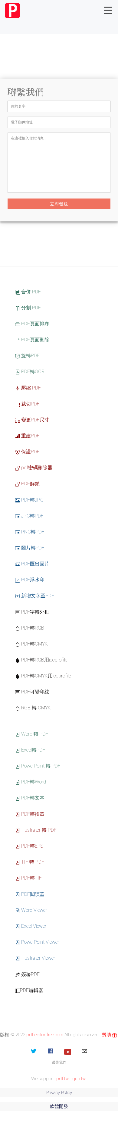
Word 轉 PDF (34, 734)
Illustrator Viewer (37, 958)
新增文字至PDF (37, 596)
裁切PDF (30, 404)
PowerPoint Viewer (39, 942)
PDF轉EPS (31, 846)
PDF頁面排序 (34, 324)
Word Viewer (33, 910)
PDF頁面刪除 (34, 339)
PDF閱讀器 (32, 894)
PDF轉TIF (31, 878)
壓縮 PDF (30, 388)
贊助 (107, 1034)
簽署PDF (30, 974)
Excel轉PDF (32, 750)
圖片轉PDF (32, 548)
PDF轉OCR (32, 371)
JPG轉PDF (32, 516)
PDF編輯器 (31, 990)
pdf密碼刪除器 (36, 468)
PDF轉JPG (32, 500)
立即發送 (59, 204)
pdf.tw (62, 1078)
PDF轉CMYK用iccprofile (45, 676)
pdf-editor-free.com (44, 1034)
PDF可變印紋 (34, 692)
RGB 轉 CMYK (35, 708)
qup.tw (79, 1078)
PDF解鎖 (30, 483)
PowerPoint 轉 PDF (40, 766)
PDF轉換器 (32, 814)
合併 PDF (30, 292)
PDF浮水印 (32, 580)
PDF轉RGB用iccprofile (43, 660)
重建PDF (30, 436)
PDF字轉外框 (34, 612)
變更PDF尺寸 (34, 420)
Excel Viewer (33, 926)
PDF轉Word (33, 782)
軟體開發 (59, 1106)
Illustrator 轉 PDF (38, 830)
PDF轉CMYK (34, 644)
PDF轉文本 (32, 798)
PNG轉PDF (32, 532)
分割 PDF (30, 308)
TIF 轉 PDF (32, 862)
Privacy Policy (59, 1092)
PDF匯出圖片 (34, 564)
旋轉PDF (30, 355)
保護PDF (30, 452)
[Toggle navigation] (108, 10)
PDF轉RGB (32, 628)
